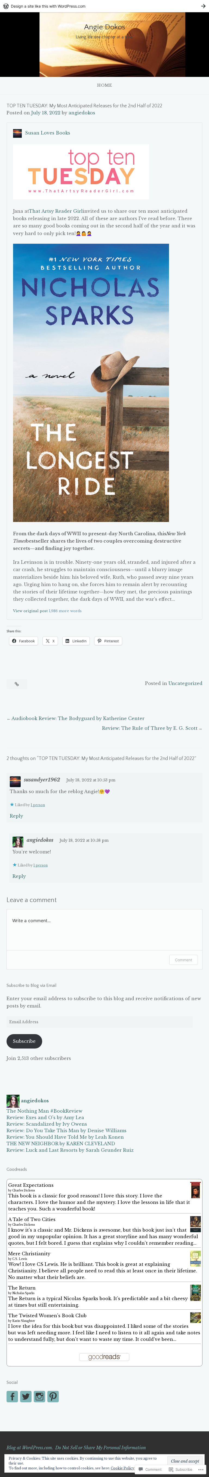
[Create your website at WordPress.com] (104, 6)
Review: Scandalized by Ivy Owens (47, 1124)
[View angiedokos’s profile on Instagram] (39, 1396)
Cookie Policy (122, 1468)
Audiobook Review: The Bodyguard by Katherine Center (78, 718)
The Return (22, 1288)
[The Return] (195, 1299)
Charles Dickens (23, 1190)
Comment (183, 959)
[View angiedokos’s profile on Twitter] (26, 1396)
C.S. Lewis (19, 1259)
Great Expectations (31, 1185)
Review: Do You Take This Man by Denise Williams (67, 1130)
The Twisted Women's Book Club (47, 1315)
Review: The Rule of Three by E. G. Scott (150, 728)
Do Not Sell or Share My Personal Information (100, 1447)
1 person (38, 805)
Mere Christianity (29, 1253)
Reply (16, 816)
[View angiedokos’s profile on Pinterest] (53, 1396)
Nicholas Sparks (23, 1293)
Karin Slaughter (23, 1321)
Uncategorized (185, 683)
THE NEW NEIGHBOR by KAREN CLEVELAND (61, 1143)
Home (104, 85)
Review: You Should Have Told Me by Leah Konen (65, 1137)
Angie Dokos (104, 27)
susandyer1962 (42, 780)
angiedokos (82, 112)
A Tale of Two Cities (32, 1219)
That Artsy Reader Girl (56, 211)
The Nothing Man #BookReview (44, 1111)
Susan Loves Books (47, 133)
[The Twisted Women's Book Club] (195, 1321)
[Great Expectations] (195, 1196)
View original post (30, 611)
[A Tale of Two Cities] (195, 1230)
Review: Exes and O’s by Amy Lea (45, 1117)
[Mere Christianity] (195, 1265)
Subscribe (24, 1041)
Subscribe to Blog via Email (31, 985)
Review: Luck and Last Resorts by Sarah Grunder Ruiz (70, 1150)
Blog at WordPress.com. (30, 1447)
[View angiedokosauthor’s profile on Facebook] (12, 1396)
